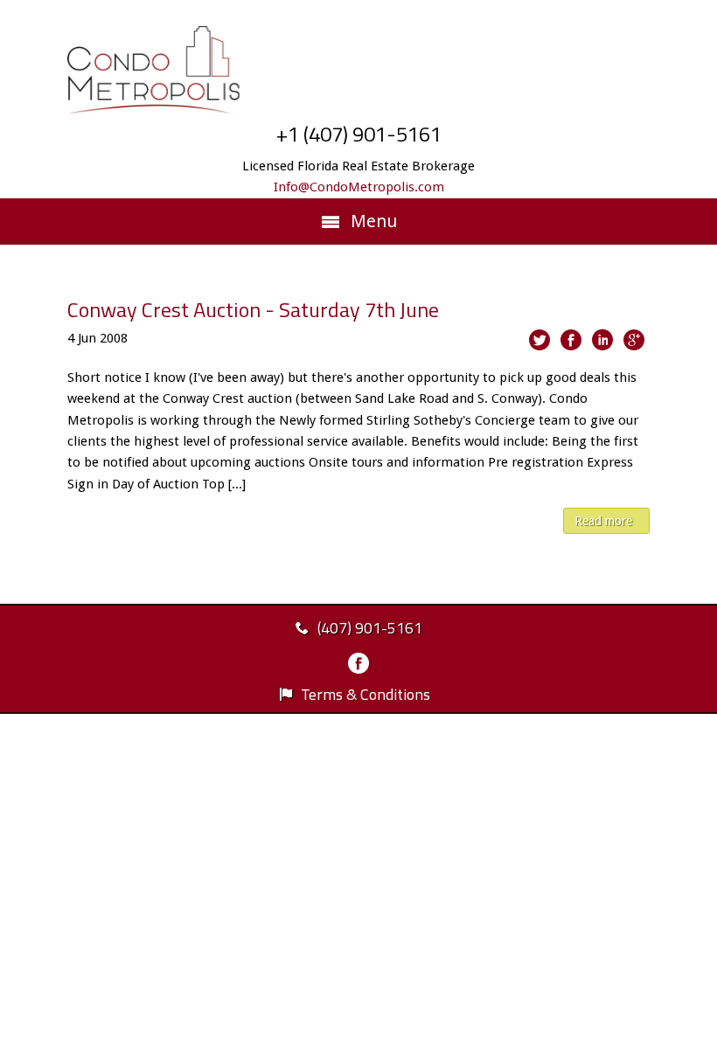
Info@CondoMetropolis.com (359, 187)
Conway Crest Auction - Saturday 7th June (253, 309)
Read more (603, 521)
